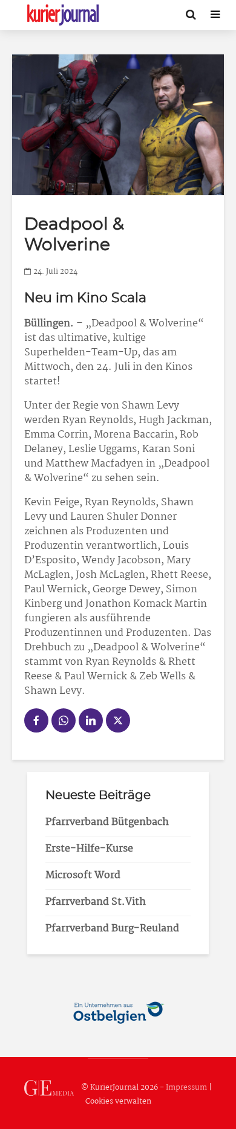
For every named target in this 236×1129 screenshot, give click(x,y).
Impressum (186, 1087)
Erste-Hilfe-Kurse (89, 849)
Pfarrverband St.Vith (95, 902)
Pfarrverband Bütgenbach (107, 822)
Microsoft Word (82, 875)
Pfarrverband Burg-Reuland (112, 928)
